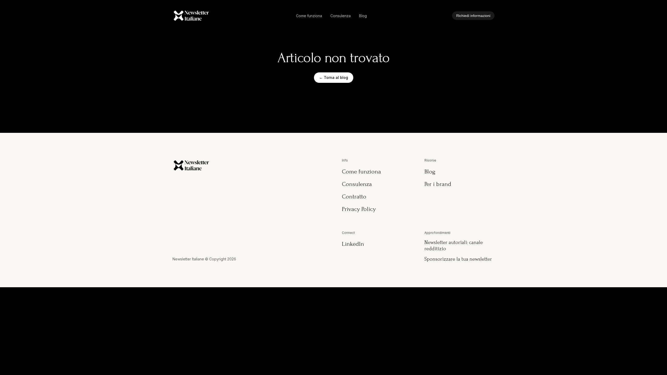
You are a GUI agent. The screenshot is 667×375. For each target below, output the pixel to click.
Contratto (354, 196)
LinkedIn (353, 243)
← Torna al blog (333, 77)
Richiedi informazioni (473, 16)
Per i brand (437, 184)
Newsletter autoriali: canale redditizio (453, 246)
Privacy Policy (359, 209)
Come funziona (309, 16)
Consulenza (340, 16)
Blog (363, 16)
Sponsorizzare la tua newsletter (458, 259)
